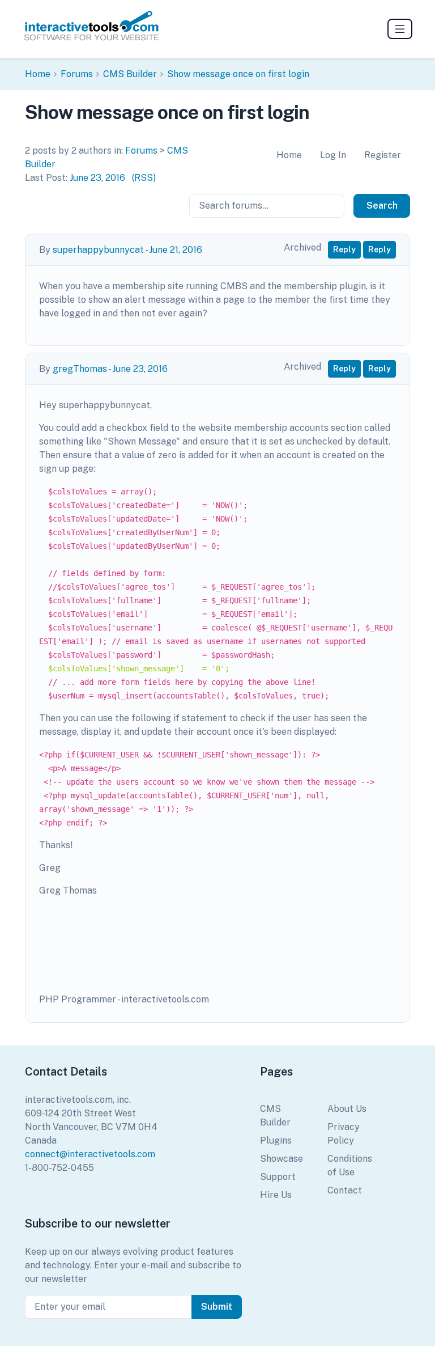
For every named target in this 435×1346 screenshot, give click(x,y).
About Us (346, 1108)
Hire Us (276, 1195)
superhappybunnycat (98, 249)
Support (278, 1176)
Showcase (281, 1158)
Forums (77, 74)
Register (382, 155)
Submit (216, 1306)
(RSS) (144, 177)
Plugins (276, 1140)
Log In (333, 155)
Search (382, 205)
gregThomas (80, 368)
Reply (344, 249)
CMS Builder (130, 74)
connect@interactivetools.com (90, 1154)
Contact (344, 1190)
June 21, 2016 (175, 249)
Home (37, 74)
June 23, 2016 (97, 177)
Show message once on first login (238, 74)
